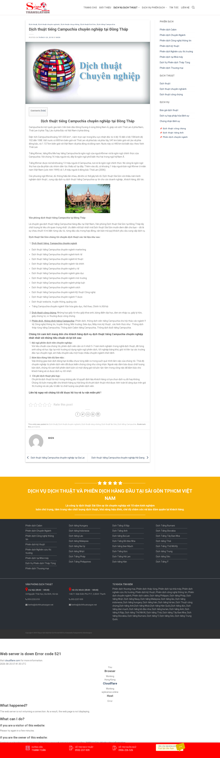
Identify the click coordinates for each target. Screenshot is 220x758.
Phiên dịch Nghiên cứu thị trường (176, 51)
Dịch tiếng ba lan (160, 609)
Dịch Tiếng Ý (162, 561)
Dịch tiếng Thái (163, 541)
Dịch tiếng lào (167, 599)
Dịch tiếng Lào (76, 536)
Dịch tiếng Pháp (178, 595)
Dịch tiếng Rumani (137, 616)
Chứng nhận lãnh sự (170, 121)
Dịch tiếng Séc (163, 556)
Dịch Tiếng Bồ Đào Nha (123, 541)
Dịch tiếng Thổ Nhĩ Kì (135, 612)
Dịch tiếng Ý (153, 616)
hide (43, 111)
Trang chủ (90, 7)
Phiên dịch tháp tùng (146, 589)
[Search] (193, 7)
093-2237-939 (76, 599)
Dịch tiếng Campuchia (106, 24)
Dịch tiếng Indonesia (79, 530)
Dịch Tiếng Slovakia (166, 530)
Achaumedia (69, 633)
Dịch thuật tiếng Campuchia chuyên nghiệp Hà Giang (118, 457)
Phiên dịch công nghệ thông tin (171, 592)
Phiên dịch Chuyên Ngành (173, 35)
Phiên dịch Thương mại (171, 68)
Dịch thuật (33, 24)
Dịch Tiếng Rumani (165, 525)
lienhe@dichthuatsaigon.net (40, 605)
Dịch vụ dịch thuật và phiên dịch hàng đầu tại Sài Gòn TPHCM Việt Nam (110, 494)
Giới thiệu (105, 7)
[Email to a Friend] (88, 414)
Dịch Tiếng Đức (120, 551)
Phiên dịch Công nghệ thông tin (175, 40)
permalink (35, 427)
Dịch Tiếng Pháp (77, 556)
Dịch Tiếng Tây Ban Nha (168, 536)
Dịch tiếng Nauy (131, 599)
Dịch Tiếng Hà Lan (121, 556)
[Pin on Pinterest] (93, 414)
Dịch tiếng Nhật (76, 551)
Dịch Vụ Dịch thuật (126, 7)
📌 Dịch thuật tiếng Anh (172, 133)
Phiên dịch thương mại (123, 589)
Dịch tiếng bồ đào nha (140, 609)
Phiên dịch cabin (140, 595)
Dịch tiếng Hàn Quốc (160, 605)
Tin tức (174, 7)
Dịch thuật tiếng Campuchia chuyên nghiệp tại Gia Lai (57, 457)
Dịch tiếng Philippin (159, 595)
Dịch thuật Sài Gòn (88, 24)
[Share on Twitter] (82, 414)
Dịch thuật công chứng (70, 24)
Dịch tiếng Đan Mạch (122, 546)
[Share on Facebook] (77, 414)
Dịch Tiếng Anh (120, 530)
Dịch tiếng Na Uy (77, 546)
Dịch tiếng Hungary (78, 525)
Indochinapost (87, 633)
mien (58, 37)
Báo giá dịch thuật (169, 110)
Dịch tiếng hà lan (166, 602)
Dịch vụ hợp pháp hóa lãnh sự (174, 115)
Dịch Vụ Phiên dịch (153, 7)
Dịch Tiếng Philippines (80, 561)
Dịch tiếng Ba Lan (121, 536)
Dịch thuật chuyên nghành (49, 24)
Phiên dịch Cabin (168, 29)
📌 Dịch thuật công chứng (173, 128)
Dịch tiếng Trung (164, 551)
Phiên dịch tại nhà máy (169, 589)
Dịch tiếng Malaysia (78, 541)
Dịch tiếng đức (178, 605)
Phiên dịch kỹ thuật (169, 46)
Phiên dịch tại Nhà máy (171, 57)
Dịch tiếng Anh (126, 605)
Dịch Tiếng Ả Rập (120, 525)
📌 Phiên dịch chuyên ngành (174, 137)
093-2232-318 (33, 599)
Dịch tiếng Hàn (119, 561)
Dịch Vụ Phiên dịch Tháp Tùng (175, 62)
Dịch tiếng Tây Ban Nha (174, 612)
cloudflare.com (12, 660)
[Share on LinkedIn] (98, 414)
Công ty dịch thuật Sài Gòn (45, 633)
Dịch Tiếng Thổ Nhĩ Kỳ (167, 546)
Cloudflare (110, 683)
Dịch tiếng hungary (132, 602)
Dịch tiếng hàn (150, 602)
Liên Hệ (185, 7)
